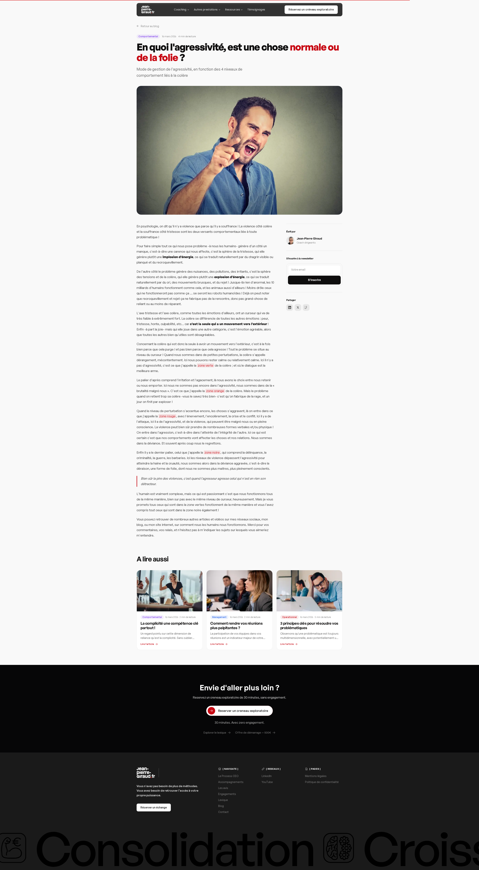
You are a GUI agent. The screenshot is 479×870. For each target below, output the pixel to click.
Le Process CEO (228, 776)
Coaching (180, 9)
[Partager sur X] (298, 307)
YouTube (267, 782)
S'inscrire (314, 280)
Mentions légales (316, 776)
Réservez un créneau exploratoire (311, 9)
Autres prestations (206, 9)
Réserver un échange (154, 807)
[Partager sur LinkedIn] (289, 307)
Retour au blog (150, 26)
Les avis (223, 788)
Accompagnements (230, 782)
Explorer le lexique (215, 732)
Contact (223, 811)
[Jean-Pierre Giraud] (147, 9)
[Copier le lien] (306, 307)
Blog (221, 805)
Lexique (223, 800)
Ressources (232, 9)
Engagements (227, 794)
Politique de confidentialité (322, 782)
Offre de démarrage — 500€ (253, 732)
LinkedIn (267, 776)
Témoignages (256, 9)
